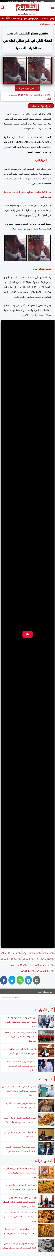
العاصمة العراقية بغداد (40, 964)
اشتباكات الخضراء (9, 958)
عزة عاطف (35, 106)
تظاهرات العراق (43, 958)
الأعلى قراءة (44, 1160)
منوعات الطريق (30, 953)
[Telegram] (28, 980)
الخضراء (27, 958)
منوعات (47, 953)
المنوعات (45, 23)
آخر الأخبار (46, 1009)
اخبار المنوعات (44, 970)
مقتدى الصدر (17, 964)
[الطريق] (27, 10)
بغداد (15, 953)
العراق (4, 953)
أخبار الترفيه (26, 970)
